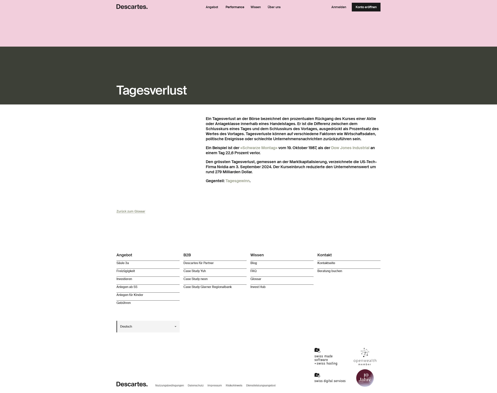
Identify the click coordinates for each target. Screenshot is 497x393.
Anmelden (338, 7)
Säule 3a (122, 263)
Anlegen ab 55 (126, 287)
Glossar (255, 279)
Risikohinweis (234, 385)
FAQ (253, 271)
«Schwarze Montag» (258, 147)
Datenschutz (196, 385)
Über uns (274, 7)
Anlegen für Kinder (129, 295)
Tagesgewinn (238, 180)
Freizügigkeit (125, 271)
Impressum (215, 385)
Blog (253, 263)
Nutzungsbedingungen (169, 385)
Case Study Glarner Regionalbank (207, 287)
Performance (235, 7)
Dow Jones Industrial (350, 147)
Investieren (124, 279)
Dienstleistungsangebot (261, 385)
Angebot (212, 7)
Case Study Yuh (194, 271)
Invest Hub (258, 287)
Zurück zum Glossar (130, 211)
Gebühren (123, 303)
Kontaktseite (326, 263)
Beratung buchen (329, 271)
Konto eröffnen (366, 7)
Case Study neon (195, 279)
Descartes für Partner (198, 263)
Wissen (256, 7)
